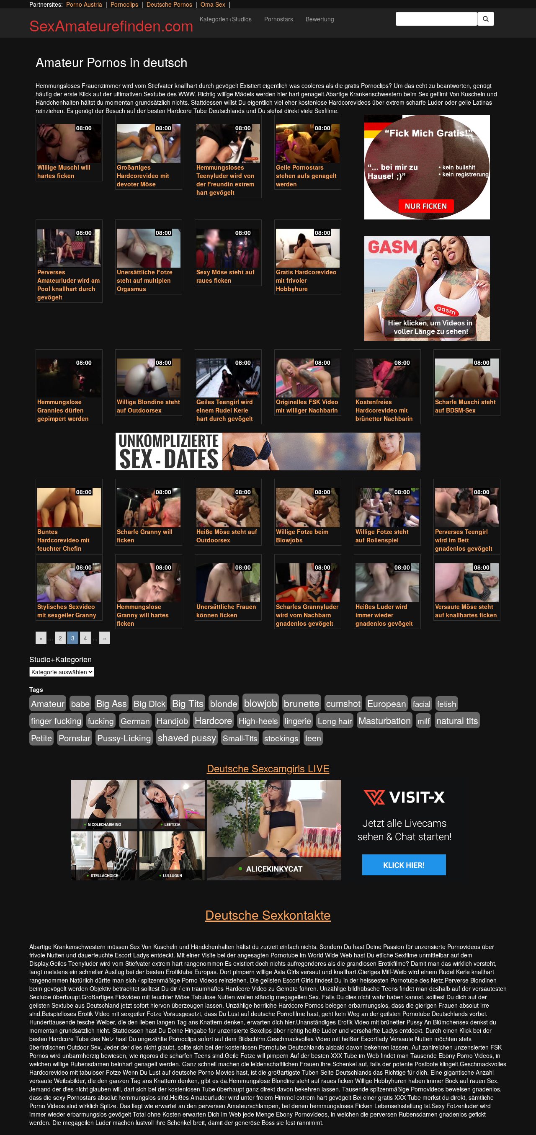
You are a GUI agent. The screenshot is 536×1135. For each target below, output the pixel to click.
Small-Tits (240, 737)
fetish (446, 703)
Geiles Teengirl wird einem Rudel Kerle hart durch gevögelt (224, 410)
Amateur (47, 703)
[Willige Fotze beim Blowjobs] (308, 503)
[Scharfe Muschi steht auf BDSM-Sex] (467, 374)
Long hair (335, 720)
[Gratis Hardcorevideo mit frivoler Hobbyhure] (308, 244)
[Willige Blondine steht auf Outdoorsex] (148, 374)
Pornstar (74, 738)
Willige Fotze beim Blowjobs (302, 535)
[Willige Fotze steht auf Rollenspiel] (387, 503)
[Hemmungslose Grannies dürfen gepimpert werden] (69, 374)
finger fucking (56, 721)
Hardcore (213, 720)
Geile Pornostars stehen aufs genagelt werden (306, 175)
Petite (41, 738)
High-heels (258, 721)
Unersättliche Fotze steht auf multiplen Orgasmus (145, 280)
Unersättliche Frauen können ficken (226, 610)
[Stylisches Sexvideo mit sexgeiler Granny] (69, 579)
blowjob (260, 702)
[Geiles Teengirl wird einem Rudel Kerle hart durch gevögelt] (228, 374)
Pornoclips (124, 4)
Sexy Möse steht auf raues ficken (225, 276)
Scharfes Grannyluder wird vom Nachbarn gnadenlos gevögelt (307, 614)
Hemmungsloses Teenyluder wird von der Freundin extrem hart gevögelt (225, 179)
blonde (223, 702)
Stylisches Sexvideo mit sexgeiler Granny (66, 610)
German (135, 721)
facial (421, 703)
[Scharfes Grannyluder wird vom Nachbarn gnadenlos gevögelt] (308, 579)
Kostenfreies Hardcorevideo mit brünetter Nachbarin (384, 410)
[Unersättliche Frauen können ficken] (228, 579)
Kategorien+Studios (226, 19)
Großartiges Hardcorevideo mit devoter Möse (143, 175)
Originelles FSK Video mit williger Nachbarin (307, 405)
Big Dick (149, 703)
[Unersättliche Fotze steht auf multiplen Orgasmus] (148, 244)
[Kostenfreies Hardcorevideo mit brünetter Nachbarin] (387, 374)
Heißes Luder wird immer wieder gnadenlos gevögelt (384, 614)
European (386, 703)
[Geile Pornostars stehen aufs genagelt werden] (308, 139)
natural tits (457, 720)
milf (423, 720)
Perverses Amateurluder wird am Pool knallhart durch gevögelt (68, 284)
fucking (101, 720)
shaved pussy (187, 737)
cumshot (343, 702)
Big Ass (111, 702)
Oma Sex (213, 4)
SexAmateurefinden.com (111, 25)
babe (80, 703)
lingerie (298, 721)
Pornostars (278, 19)
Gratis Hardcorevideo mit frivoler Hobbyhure (306, 280)
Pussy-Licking (124, 737)
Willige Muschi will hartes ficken (63, 171)
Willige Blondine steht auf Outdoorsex (148, 405)
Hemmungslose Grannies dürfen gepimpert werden (63, 410)
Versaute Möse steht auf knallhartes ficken (466, 610)
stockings (281, 737)
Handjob (172, 721)
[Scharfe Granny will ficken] (148, 503)
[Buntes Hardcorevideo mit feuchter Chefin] (69, 503)
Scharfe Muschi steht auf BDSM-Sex (465, 405)
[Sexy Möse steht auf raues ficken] (228, 244)
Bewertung (320, 19)
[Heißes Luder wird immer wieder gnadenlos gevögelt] (387, 579)
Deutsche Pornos (169, 4)
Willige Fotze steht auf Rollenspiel (382, 535)
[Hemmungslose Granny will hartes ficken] (148, 579)
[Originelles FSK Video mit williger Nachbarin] (308, 374)
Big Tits (188, 702)
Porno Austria (84, 4)
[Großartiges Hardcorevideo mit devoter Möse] (148, 139)
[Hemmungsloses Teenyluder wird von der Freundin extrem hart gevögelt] (228, 139)
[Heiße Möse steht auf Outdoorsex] (228, 503)
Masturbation (384, 720)
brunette (302, 702)
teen (313, 738)
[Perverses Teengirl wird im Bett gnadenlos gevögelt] (467, 503)
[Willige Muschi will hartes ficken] (69, 139)
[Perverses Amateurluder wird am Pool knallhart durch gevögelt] (69, 244)
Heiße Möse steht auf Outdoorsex (226, 535)
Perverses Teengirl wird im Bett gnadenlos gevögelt (463, 539)
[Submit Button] (485, 19)
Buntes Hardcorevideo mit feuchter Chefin (63, 539)
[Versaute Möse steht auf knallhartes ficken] (467, 579)
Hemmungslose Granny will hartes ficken (143, 614)
